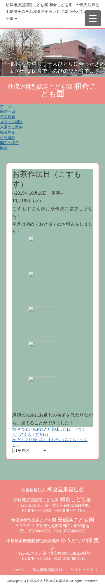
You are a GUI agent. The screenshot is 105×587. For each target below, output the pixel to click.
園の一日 (7, 111)
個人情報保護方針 (47, 569)
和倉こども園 (53, 499)
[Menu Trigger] (93, 18)
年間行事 (7, 116)
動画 (4, 148)
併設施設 (7, 137)
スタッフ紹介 (11, 122)
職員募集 (7, 132)
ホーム (5, 106)
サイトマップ (82, 569)
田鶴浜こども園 (52, 520)
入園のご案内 (11, 127)
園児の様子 (9, 143)
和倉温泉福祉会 (52, 489)
